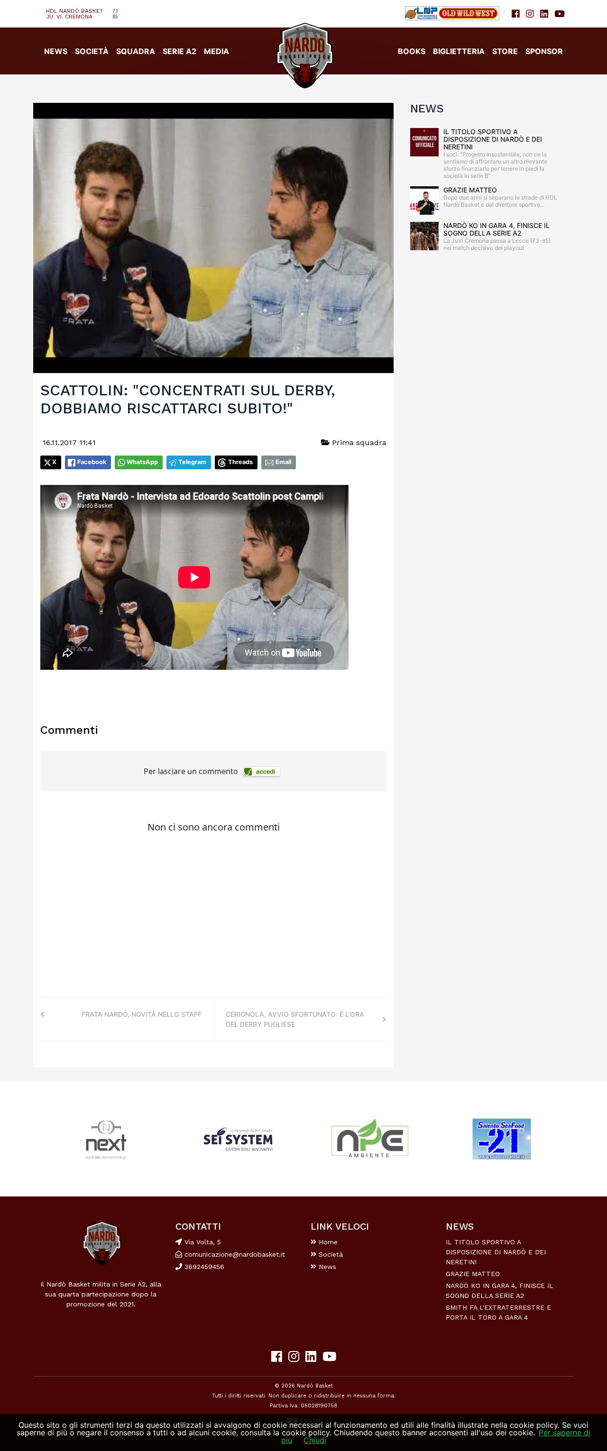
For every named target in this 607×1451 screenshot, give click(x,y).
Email (283, 461)
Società (329, 1254)
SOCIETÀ (92, 51)
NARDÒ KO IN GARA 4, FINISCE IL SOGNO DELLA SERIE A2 (496, 229)
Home (327, 1242)
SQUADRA (135, 51)
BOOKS (411, 51)
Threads (240, 461)
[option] (106, 1139)
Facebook (91, 461)
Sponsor (544, 51)
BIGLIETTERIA (459, 51)
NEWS (55, 51)
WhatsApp (142, 461)
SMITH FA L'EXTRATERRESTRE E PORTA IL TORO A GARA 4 (498, 1312)
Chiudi (315, 1440)
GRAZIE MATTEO (470, 190)
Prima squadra (358, 442)
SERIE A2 (179, 51)
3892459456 (203, 1266)
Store (505, 51)
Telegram (192, 461)
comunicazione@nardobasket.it (234, 1254)
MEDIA (216, 51)
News (326, 1266)
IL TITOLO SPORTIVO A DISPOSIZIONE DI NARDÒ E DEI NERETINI (492, 139)
